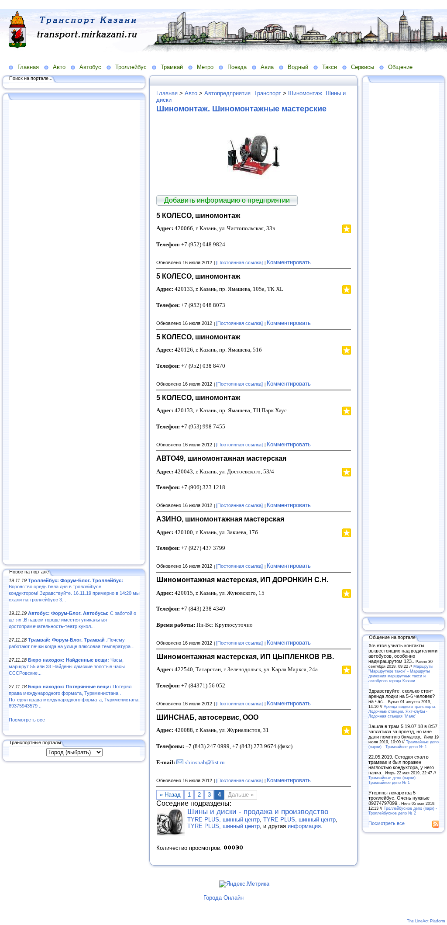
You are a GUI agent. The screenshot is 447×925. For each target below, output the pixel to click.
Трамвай (172, 67)
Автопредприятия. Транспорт (242, 93)
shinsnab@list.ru (205, 762)
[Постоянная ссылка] (239, 262)
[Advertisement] (74, 330)
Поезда (237, 67)
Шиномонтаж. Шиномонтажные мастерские (241, 108)
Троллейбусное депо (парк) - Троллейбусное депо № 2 (402, 810)
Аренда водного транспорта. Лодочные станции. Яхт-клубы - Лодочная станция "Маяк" (402, 711)
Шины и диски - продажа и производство (257, 812)
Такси (329, 67)
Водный (298, 67)
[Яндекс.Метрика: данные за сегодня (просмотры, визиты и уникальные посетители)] (244, 883)
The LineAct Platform (426, 921)
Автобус (90, 67)
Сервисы (362, 67)
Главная (28, 67)
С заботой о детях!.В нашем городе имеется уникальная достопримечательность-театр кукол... (72, 619)
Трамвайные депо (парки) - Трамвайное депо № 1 (403, 744)
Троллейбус (131, 67)
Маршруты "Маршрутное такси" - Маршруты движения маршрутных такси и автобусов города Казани (400, 673)
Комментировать (289, 262)
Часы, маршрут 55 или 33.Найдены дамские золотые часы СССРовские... (67, 666)
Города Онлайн (223, 897)
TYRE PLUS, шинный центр (223, 819)
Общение (400, 67)
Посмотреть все (27, 719)
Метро (205, 67)
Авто (59, 67)
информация (304, 826)
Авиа (267, 67)
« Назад (170, 794)
